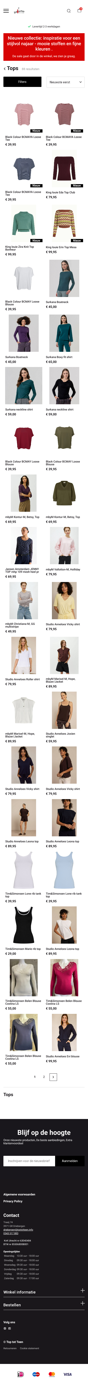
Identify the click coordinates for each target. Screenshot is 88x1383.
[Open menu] (6, 11)
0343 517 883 (10, 1233)
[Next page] (53, 1077)
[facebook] (9, 1329)
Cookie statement (29, 1348)
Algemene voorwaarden (19, 1194)
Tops (12, 68)
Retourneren (10, 1348)
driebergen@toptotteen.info (18, 1229)
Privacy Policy (12, 1201)
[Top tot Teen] (20, 10)
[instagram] (4, 1329)
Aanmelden (70, 1161)
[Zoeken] (68, 11)
